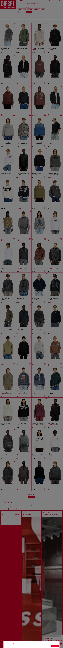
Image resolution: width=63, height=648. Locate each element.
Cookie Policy (38, 643)
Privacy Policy (32, 643)
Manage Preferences (23, 643)
